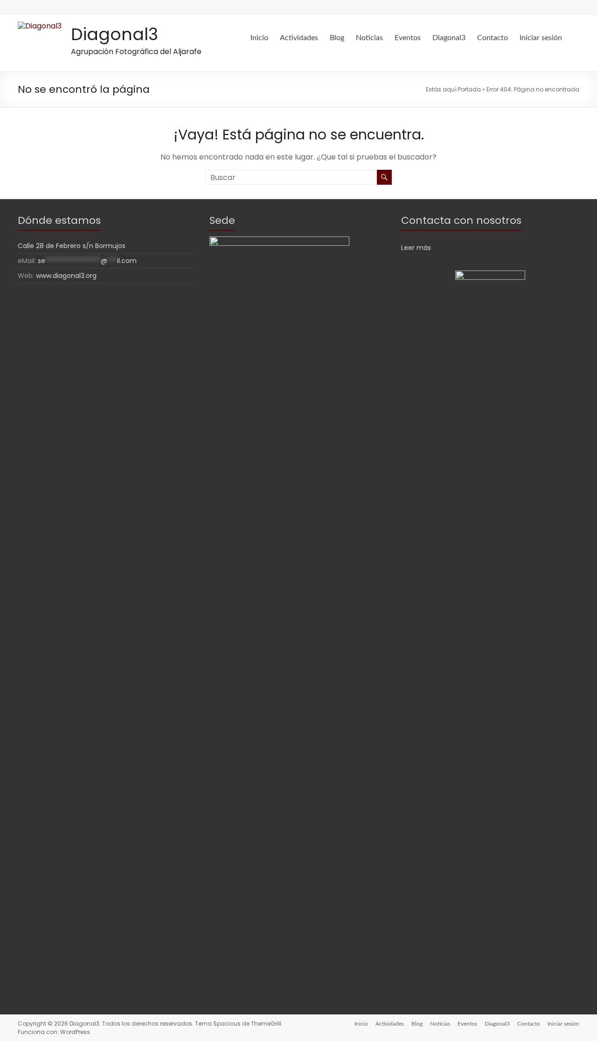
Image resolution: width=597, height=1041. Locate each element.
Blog (337, 38)
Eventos (408, 38)
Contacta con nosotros (461, 220)
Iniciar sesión (541, 38)
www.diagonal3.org (66, 275)
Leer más (416, 247)
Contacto (492, 38)
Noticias (369, 38)
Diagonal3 (114, 34)
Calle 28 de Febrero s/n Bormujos (71, 245)
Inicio (259, 38)
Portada (469, 89)
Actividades (299, 38)
